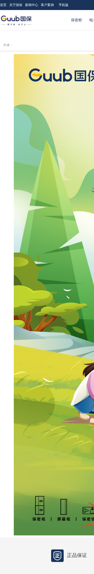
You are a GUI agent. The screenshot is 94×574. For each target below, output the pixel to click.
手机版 (63, 5)
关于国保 (15, 5)
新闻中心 (31, 5)
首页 (3, 5)
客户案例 (47, 5)
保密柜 (76, 20)
